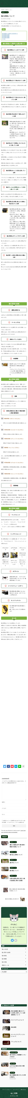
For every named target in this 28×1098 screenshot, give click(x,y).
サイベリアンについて (17, 1020)
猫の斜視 (13, 1027)
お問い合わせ (23, 1089)
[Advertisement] (14, 286)
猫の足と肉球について (16, 854)
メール (4, 808)
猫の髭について (14, 870)
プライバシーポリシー (6, 1089)
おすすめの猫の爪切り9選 (17, 1066)
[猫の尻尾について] (15, 766)
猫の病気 (4, 955)
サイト (3, 814)
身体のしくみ (5, 965)
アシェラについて (16, 1041)
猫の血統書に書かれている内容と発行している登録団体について (18, 1012)
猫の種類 (4, 959)
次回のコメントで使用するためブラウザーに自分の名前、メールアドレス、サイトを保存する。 (13, 821)
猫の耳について (14, 862)
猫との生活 (5, 949)
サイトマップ (16, 1089)
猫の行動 (4, 962)
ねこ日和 (14, 1093)
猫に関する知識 (6, 952)
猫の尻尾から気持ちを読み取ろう (10, 33)
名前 (3, 802)
